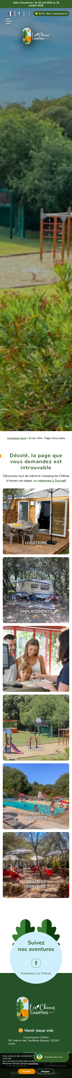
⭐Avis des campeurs (51, 13)
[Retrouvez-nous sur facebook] (19, 13)
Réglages (45, 1071)
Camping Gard (16, 438)
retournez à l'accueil (52, 481)
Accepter (26, 1071)
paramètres (33, 1063)
